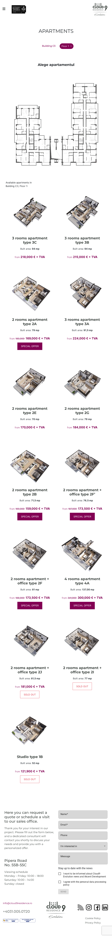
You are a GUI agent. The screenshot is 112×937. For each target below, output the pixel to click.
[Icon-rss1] (80, 907)
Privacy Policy (93, 922)
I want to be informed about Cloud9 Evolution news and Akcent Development (84, 875)
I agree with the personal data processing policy (84, 883)
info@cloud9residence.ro (17, 903)
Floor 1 (66, 46)
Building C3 (48, 46)
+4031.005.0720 (16, 911)
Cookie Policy (93, 918)
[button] (3, 8)
